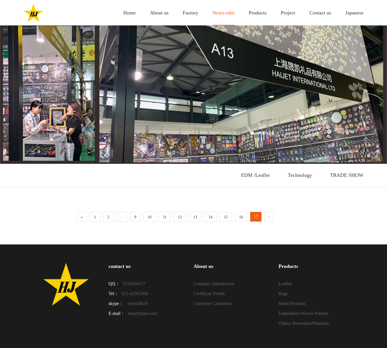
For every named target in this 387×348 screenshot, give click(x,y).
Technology (300, 175)
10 (150, 217)
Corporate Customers (212, 303)
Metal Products (291, 303)
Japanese (354, 13)
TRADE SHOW (346, 175)
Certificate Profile (209, 293)
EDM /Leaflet (255, 175)
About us (159, 13)
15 (226, 217)
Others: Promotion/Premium (303, 323)
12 (180, 217)
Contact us (320, 13)
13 (195, 217)
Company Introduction (214, 283)
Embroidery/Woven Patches (303, 313)
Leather (285, 283)
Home (129, 13)
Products (258, 13)
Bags (283, 293)
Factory (190, 13)
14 (210, 217)
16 (241, 217)
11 (165, 217)
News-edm (223, 13)
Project (288, 13)
